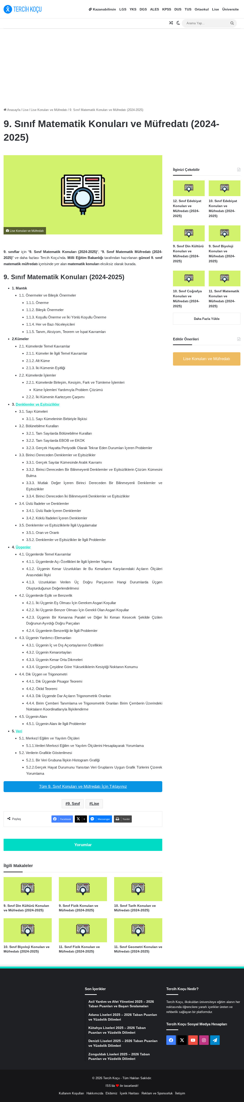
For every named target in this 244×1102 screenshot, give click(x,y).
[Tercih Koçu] (23, 9)
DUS (177, 9)
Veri (19, 731)
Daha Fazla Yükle (206, 319)
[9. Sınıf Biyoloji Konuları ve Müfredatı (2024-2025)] (224, 233)
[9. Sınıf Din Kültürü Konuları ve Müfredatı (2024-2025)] (28, 889)
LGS (122, 9)
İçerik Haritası (129, 1093)
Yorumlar (83, 845)
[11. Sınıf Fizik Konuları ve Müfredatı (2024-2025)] (83, 930)
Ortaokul (202, 9)
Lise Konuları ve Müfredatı (49, 110)
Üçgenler (23, 547)
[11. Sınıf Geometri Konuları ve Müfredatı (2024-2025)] (138, 930)
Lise (215, 9)
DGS (143, 9)
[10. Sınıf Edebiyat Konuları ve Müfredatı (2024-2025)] (224, 188)
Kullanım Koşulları (71, 1093)
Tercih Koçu (111, 1078)
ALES (154, 9)
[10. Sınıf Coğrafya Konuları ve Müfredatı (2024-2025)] (189, 278)
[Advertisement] (122, 67)
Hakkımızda (94, 1093)
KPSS (166, 9)
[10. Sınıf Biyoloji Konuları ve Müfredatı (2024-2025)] (28, 930)
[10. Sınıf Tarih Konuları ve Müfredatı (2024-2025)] (138, 889)
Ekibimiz (111, 1093)
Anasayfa (13, 110)
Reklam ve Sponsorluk (157, 1093)
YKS (133, 9)
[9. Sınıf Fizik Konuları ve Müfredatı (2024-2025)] (83, 889)
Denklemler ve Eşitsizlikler (38, 404)
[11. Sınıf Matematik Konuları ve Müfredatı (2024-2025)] (224, 278)
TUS (188, 9)
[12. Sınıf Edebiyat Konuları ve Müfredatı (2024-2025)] (189, 188)
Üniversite (230, 9)
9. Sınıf (74, 804)
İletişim (180, 1093)
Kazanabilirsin (104, 9)
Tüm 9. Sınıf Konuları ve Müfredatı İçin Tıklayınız (83, 786)
